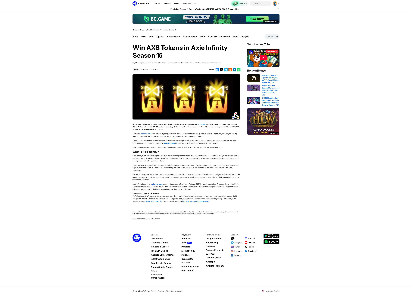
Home (135, 36)
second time (146, 134)
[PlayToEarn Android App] (271, 236)
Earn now (243, 3)
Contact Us (187, 259)
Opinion (160, 36)
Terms (153, 291)
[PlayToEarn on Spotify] (271, 241)
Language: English (272, 291)
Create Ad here (274, 133)
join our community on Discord (196, 201)
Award (235, 36)
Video (151, 36)
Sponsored (224, 36)
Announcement (189, 36)
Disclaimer (170, 291)
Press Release (173, 36)
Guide (202, 36)
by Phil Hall (144, 70)
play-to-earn (157, 184)
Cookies (179, 291)
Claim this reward (153, 201)
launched (201, 124)
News (143, 36)
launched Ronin (170, 143)
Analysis (245, 36)
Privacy (161, 291)
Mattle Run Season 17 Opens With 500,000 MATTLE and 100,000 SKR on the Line (204, 9)
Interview (212, 36)
